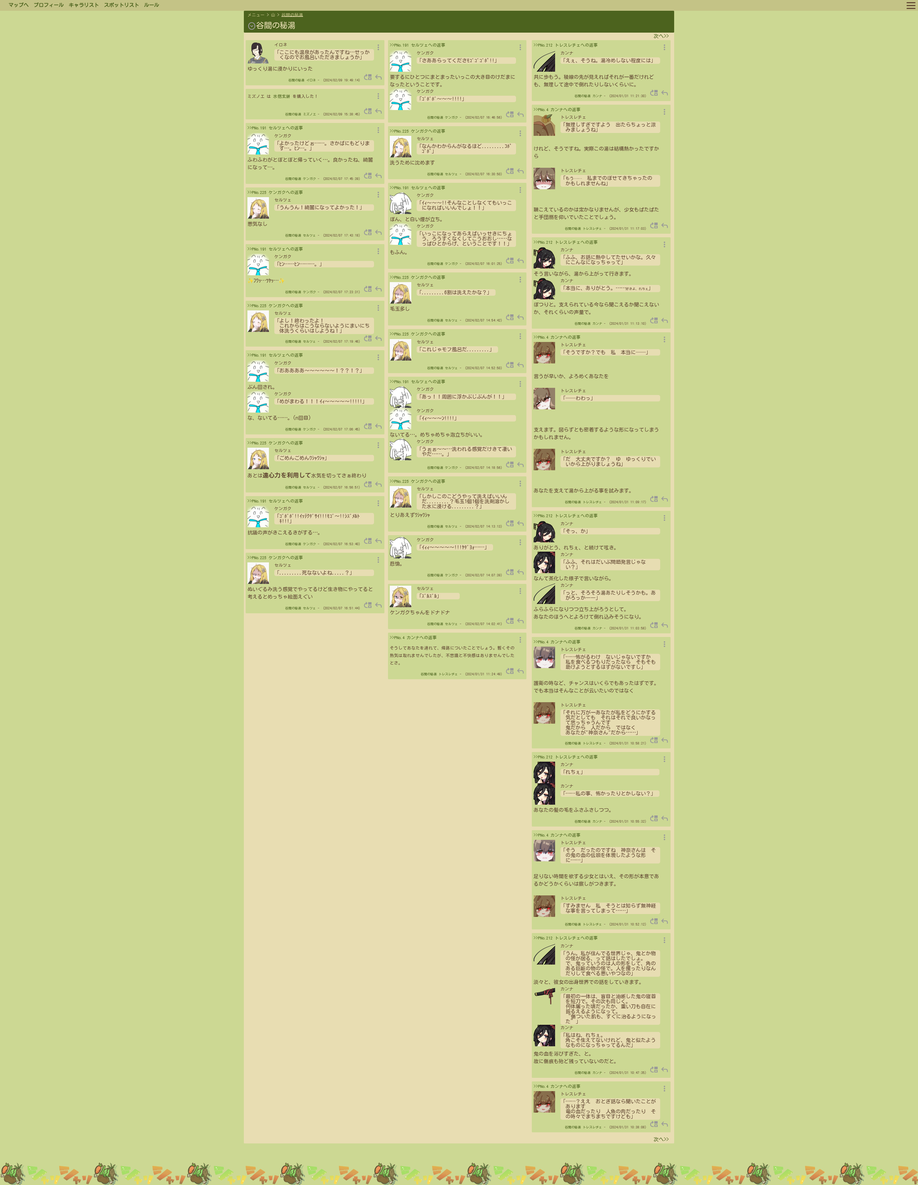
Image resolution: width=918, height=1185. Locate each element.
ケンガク (309, 178)
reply (378, 77)
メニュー (256, 15)
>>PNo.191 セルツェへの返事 (275, 128)
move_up (368, 77)
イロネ (311, 80)
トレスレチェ (448, 674)
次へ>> (661, 36)
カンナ (597, 95)
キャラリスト (84, 5)
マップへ (19, 5)
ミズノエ (309, 114)
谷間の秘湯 (292, 15)
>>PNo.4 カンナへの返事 (413, 637)
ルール (151, 5)
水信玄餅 (281, 96)
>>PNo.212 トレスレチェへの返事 (566, 45)
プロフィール (49, 5)
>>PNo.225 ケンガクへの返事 (275, 192)
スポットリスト (121, 5)
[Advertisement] (459, 1167)
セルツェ (309, 235)
